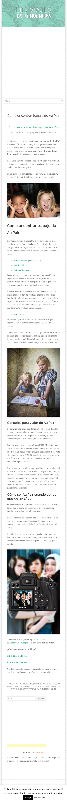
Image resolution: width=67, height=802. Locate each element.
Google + (25, 642)
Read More (39, 797)
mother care (50, 689)
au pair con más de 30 (22, 687)
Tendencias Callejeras (17, 655)
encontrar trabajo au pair (30, 689)
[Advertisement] (33, 63)
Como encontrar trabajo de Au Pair (33, 127)
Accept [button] (28, 797)
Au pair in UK (17, 265)
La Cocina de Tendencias (18, 662)
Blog (34, 684)
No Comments (49, 133)
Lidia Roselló (20, 133)
